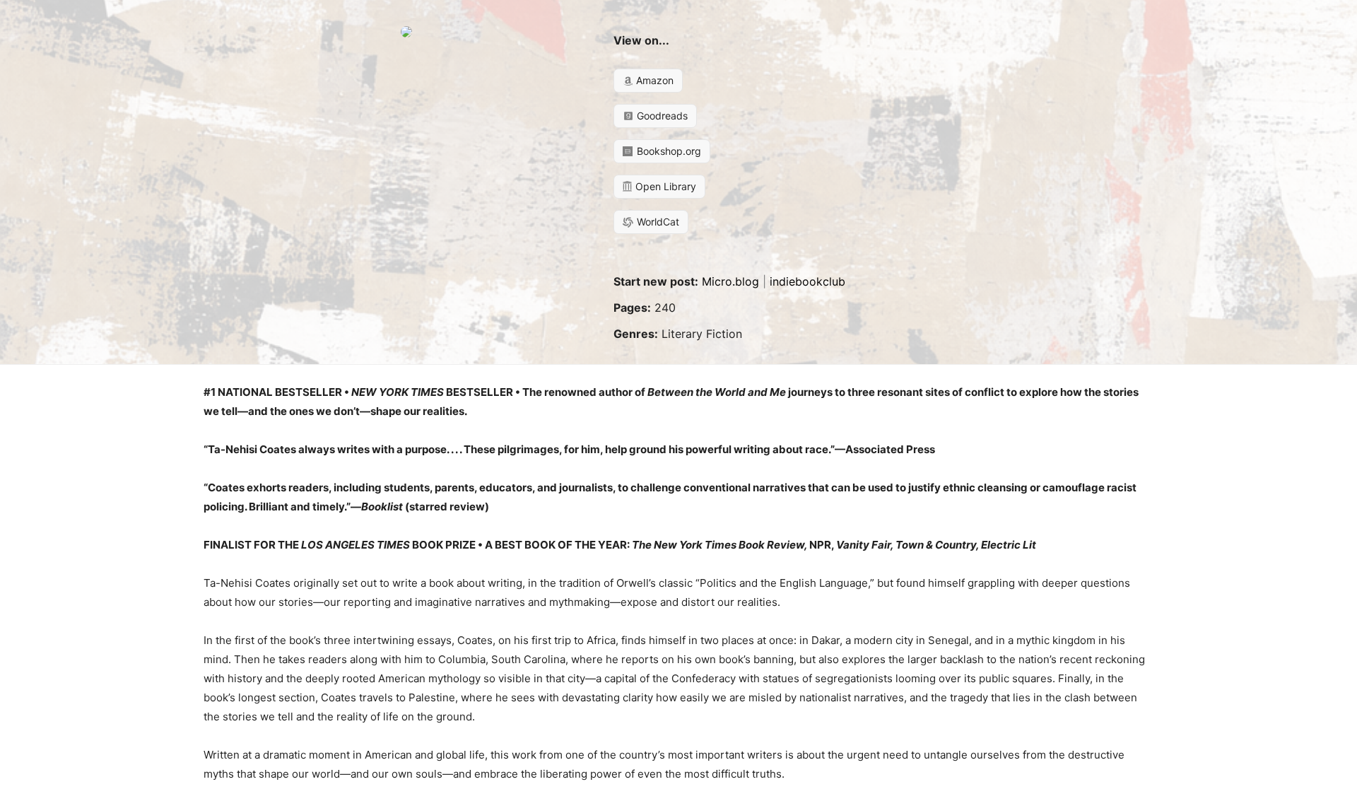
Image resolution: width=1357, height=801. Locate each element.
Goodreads (661, 116)
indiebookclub (807, 281)
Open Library (664, 186)
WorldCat (656, 222)
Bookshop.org (667, 151)
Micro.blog (730, 281)
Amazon (653, 80)
